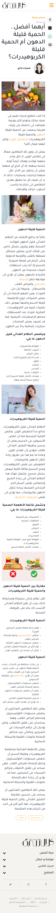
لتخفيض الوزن (19, 139)
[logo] (14, 5)
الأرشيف (13, 899)
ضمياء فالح (24, 68)
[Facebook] (49, 20)
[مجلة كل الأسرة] (28, 842)
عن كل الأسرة (41, 899)
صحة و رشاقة (38, 18)
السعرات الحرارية (26, 497)
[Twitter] (49, 28)
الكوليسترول (24, 635)
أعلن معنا (25, 899)
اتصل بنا (43, 902)
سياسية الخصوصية (28, 906)
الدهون (40, 134)
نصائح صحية (36, 818)
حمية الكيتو (18, 676)
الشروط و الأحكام (17, 902)
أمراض (21, 818)
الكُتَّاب (32, 902)
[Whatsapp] (49, 36)
